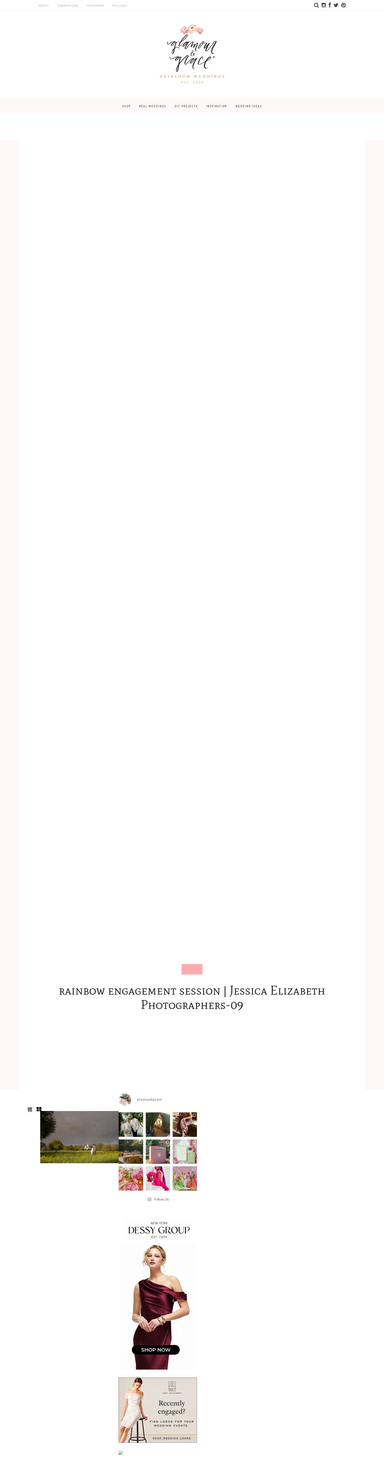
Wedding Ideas (248, 106)
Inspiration (216, 106)
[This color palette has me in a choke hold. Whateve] (131, 1151)
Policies (120, 5)
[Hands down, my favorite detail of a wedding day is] (158, 1151)
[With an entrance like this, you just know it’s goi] (158, 1124)
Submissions (68, 5)
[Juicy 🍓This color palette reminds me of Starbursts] (131, 1178)
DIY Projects (186, 106)
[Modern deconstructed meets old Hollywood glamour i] (185, 1124)
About (43, 5)
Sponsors (95, 5)
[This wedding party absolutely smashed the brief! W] (185, 1178)
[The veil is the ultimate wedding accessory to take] (158, 1178)
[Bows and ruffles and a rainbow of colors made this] (185, 1151)
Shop (126, 106)
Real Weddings (152, 106)
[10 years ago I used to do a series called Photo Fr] (131, 1124)
